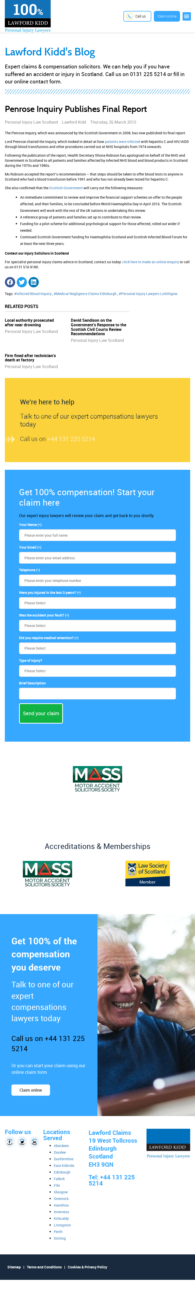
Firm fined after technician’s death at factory (30, 358)
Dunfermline (63, 1158)
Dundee (60, 1152)
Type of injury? (30, 660)
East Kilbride (64, 1165)
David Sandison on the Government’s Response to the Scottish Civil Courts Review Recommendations (98, 327)
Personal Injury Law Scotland (31, 331)
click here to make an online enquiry (150, 261)
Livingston (62, 1225)
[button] (187, 16)
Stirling (60, 1238)
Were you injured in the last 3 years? (50, 592)
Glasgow (61, 1192)
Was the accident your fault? (44, 615)
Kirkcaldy (61, 1218)
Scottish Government (66, 187)
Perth (58, 1231)
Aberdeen (61, 1145)
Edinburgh (62, 1172)
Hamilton (61, 1205)
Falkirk (59, 1178)
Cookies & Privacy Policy (87, 1267)
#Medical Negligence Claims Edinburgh (85, 293)
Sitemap (14, 1267)
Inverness (61, 1211)
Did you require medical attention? (48, 637)
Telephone (29, 569)
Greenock (61, 1198)
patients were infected (122, 141)
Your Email (30, 547)
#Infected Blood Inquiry (33, 293)
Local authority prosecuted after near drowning (29, 322)
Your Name (30, 524)
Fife (57, 1185)
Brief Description (32, 683)
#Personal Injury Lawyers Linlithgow (148, 293)
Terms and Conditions (44, 1267)
